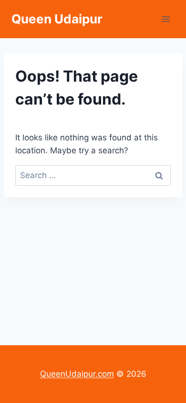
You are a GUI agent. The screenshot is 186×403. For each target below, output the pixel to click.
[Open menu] (166, 18)
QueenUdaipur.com (77, 374)
